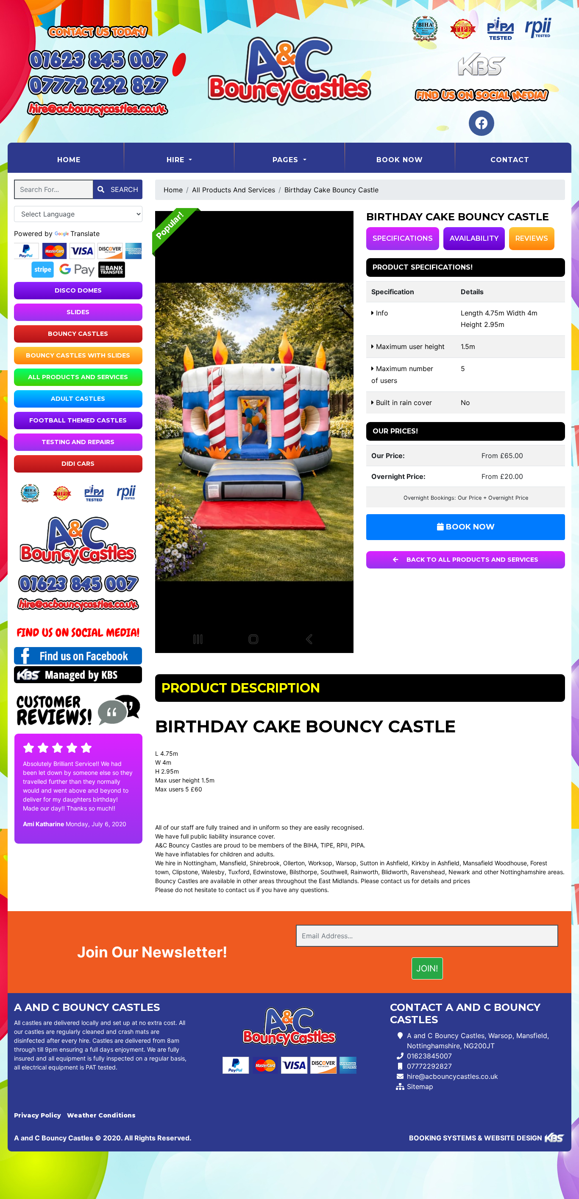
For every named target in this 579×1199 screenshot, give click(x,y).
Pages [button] (287, 160)
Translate (85, 233)
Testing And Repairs (78, 442)
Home (90, 159)
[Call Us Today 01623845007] (78, 584)
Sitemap (420, 1086)
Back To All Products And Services (471, 559)
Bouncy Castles (78, 334)
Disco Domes (78, 290)
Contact (509, 160)
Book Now (399, 160)
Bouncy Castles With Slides (78, 355)
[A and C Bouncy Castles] (289, 71)
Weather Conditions (101, 1115)
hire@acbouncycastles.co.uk (452, 1076)
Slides (78, 312)
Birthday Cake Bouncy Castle (331, 190)
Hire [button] (177, 160)
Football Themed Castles (78, 420)
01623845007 (429, 1056)
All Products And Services (78, 377)
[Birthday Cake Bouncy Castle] (254, 432)
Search (123, 189)
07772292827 (429, 1066)
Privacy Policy (37, 1115)
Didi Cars (78, 463)
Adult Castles (78, 398)
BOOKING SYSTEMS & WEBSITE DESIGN (475, 1138)
